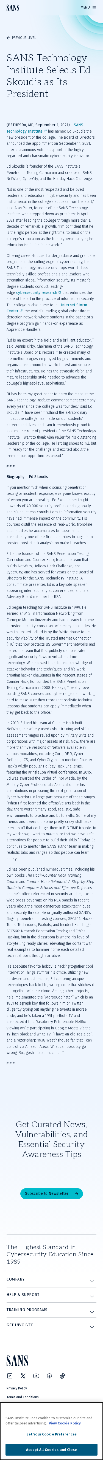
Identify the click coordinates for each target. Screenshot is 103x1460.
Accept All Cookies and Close (51, 1450)
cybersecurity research (36, 292)
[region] (51, 1431)
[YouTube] (36, 1376)
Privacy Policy (17, 1388)
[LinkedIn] (10, 1376)
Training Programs (27, 1310)
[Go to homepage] (13, 7)
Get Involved (20, 1325)
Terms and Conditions (23, 1397)
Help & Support (23, 1294)
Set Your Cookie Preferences (51, 1434)
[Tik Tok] (62, 1376)
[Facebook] (49, 1376)
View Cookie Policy (65, 1423)
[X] (23, 1376)
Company (16, 1279)
